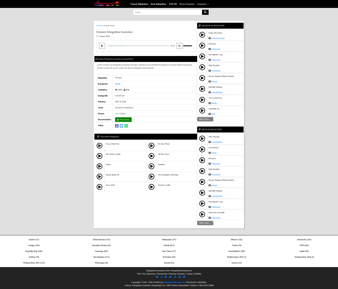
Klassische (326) (304, 239)
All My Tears (163, 154)
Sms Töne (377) (169, 251)
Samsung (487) (101, 251)
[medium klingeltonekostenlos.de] (180, 277)
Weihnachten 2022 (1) (236, 257)
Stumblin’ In (214, 109)
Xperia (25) (237, 263)
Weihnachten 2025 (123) (34, 263)
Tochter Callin (164, 185)
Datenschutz (162, 274)
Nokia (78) (236, 245)
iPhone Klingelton (187, 4)
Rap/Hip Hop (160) (33, 251)
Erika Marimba (215, 33)
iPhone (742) (236, 239)
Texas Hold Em (112, 144)
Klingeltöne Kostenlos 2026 (158, 270)
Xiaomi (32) (169, 263)
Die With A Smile (113, 154)
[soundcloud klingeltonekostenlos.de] (175, 277)
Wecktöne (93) (169, 257)
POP (213, 114)
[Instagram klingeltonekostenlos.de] (162, 277)
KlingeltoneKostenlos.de (174, 282)
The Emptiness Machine (168, 175)
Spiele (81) (304, 251)
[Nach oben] (334, 285)
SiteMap (197, 274)
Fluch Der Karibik (216, 212)
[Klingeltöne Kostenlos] (107, 3)
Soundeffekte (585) (236, 251)
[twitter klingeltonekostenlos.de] (170, 277)
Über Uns (141, 274)
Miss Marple (214, 137)
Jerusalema (214, 147)
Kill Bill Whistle (215, 87)
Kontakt (181, 274)
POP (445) (304, 245)
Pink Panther (214, 65)
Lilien (108, 164)
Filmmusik (215, 49)
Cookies (189, 274)
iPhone (214, 81)
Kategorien (202, 4)
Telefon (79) (34, 257)
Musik (117, 84)
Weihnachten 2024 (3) (304, 257)
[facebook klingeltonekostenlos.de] (157, 277)
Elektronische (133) (101, 239)
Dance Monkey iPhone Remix (221, 76)
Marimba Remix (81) (101, 245)
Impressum (151, 274)
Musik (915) (169, 245)
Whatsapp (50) (101, 263)
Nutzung (172, 274)
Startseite (99, 26)
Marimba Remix (218, 38)
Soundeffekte (216, 92)
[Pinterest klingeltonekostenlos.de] (166, 277)
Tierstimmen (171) (101, 257)
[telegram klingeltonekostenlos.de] (184, 277)
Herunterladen (124, 120)
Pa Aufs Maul (164, 144)
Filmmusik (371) (169, 239)
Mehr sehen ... (205, 119)
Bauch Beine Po (112, 175)
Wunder (161, 164)
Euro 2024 (110, 185)
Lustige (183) (34, 245)
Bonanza (212, 44)
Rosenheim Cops (216, 54)
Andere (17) (34, 239)
